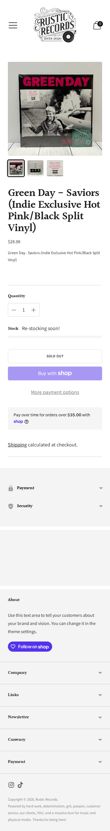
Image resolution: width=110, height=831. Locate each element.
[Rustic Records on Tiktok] (20, 786)
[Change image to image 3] (55, 168)
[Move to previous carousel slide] (8, 581)
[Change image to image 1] (16, 168)
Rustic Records (46, 799)
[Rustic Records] (55, 25)
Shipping (17, 444)
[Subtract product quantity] (13, 310)
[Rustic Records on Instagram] (11, 786)
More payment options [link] (55, 392)
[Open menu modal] (13, 25)
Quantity (16, 296)
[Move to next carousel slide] (102, 581)
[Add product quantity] (33, 310)
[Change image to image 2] (35, 168)
